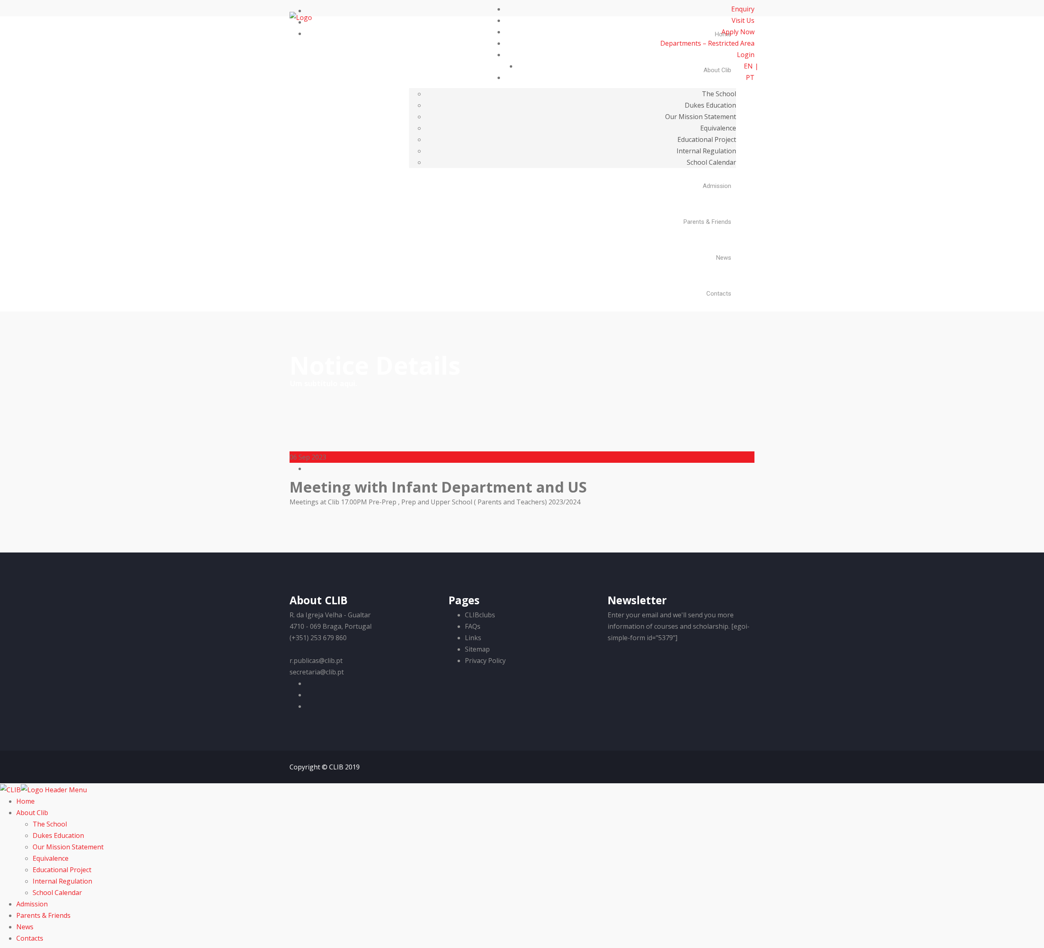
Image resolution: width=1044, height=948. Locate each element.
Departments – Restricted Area (707, 43)
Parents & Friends (707, 221)
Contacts (718, 293)
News (723, 257)
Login (744, 54)
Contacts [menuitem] (29, 938)
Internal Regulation (706, 150)
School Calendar (711, 162)
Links (473, 637)
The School (719, 93)
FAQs (472, 626)
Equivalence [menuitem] (51, 858)
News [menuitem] (24, 926)
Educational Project (706, 139)
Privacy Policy (485, 660)
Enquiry (742, 8)
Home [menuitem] (25, 801)
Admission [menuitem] (32, 903)
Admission (717, 186)
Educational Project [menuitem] (62, 869)
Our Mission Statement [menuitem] (68, 846)
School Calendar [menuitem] (57, 892)
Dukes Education (710, 105)
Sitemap (477, 649)
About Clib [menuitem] (32, 812)
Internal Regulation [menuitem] (62, 881)
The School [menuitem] (50, 824)
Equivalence (718, 128)
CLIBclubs (480, 614)
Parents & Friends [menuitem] (43, 915)
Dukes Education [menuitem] (58, 835)
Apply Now (737, 31)
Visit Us (743, 20)
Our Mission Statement (700, 116)
